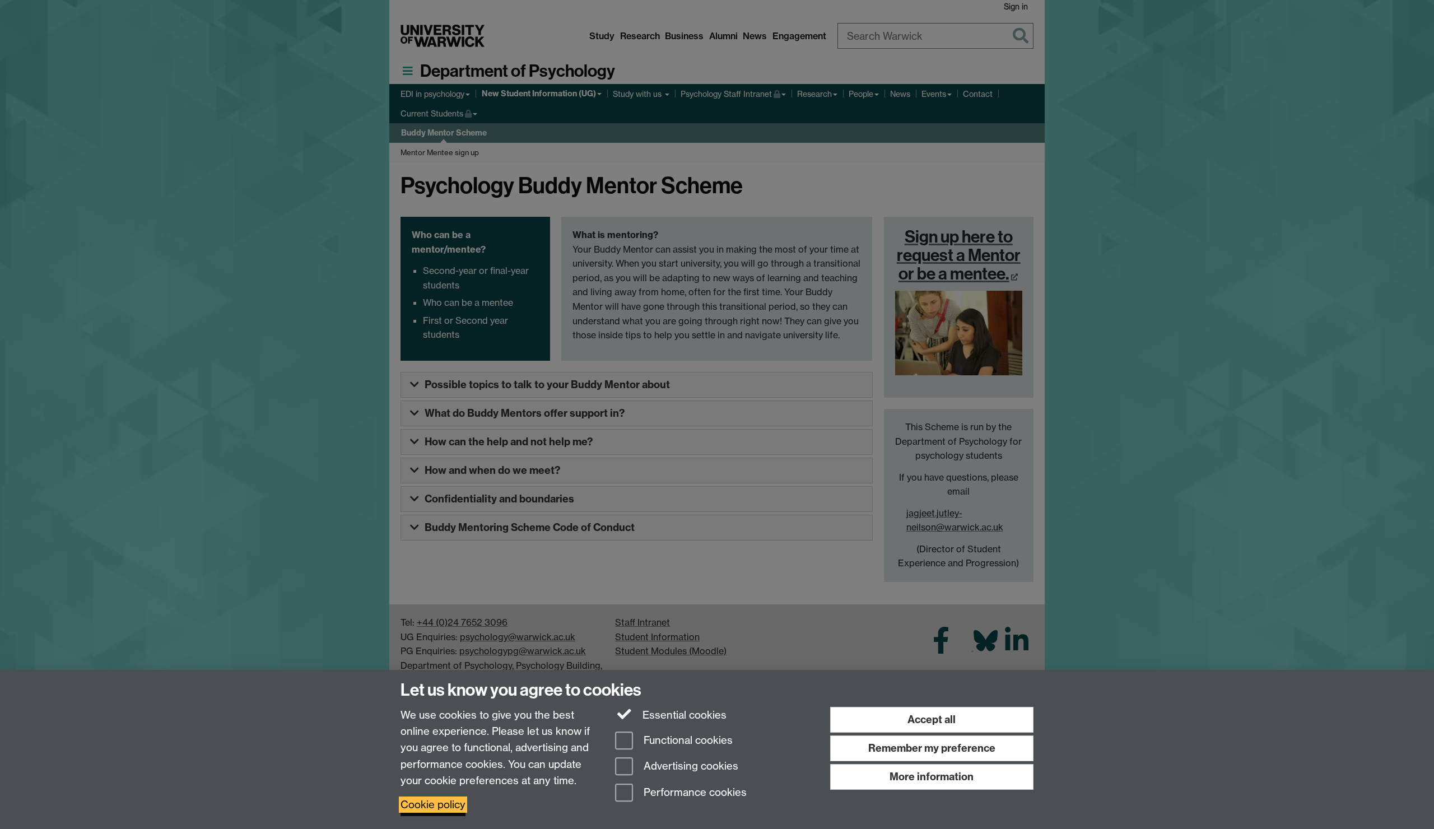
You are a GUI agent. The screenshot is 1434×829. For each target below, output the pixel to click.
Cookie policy (433, 804)
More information (932, 776)
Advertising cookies (689, 766)
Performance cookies (694, 792)
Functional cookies (687, 740)
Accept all (931, 719)
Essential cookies (683, 715)
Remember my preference (931, 748)
